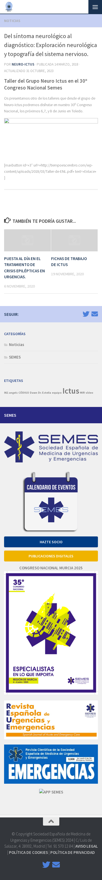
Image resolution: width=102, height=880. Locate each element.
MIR (82, 392)
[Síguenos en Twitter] (86, 314)
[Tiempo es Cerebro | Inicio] (10, 7)
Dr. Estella (44, 392)
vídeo (89, 392)
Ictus (71, 391)
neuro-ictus (23, 64)
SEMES (15, 357)
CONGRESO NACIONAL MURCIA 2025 (51, 567)
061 (6, 392)
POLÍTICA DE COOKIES (28, 852)
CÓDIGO (23, 392)
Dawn (33, 392)
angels (13, 392)
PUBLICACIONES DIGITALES (51, 556)
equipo (57, 392)
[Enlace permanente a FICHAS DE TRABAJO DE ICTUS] (74, 240)
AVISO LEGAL (86, 846)
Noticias (12, 20)
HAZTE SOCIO (51, 541)
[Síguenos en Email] (94, 314)
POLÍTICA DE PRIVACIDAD (72, 852)
